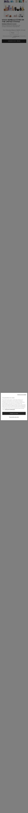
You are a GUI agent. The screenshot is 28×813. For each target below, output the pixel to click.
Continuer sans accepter (21, 394)
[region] (14, 406)
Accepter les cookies (14, 413)
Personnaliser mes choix (14, 417)
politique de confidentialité (10, 409)
